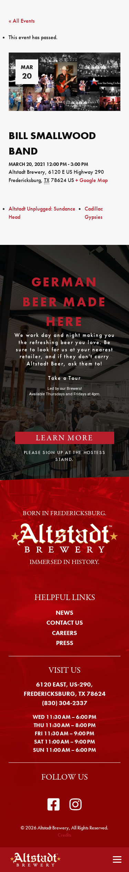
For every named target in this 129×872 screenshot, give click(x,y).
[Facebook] (53, 804)
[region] (64, 362)
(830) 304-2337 (64, 703)
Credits (64, 835)
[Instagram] (75, 804)
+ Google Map (91, 180)
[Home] (33, 860)
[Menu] (117, 860)
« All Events (22, 20)
